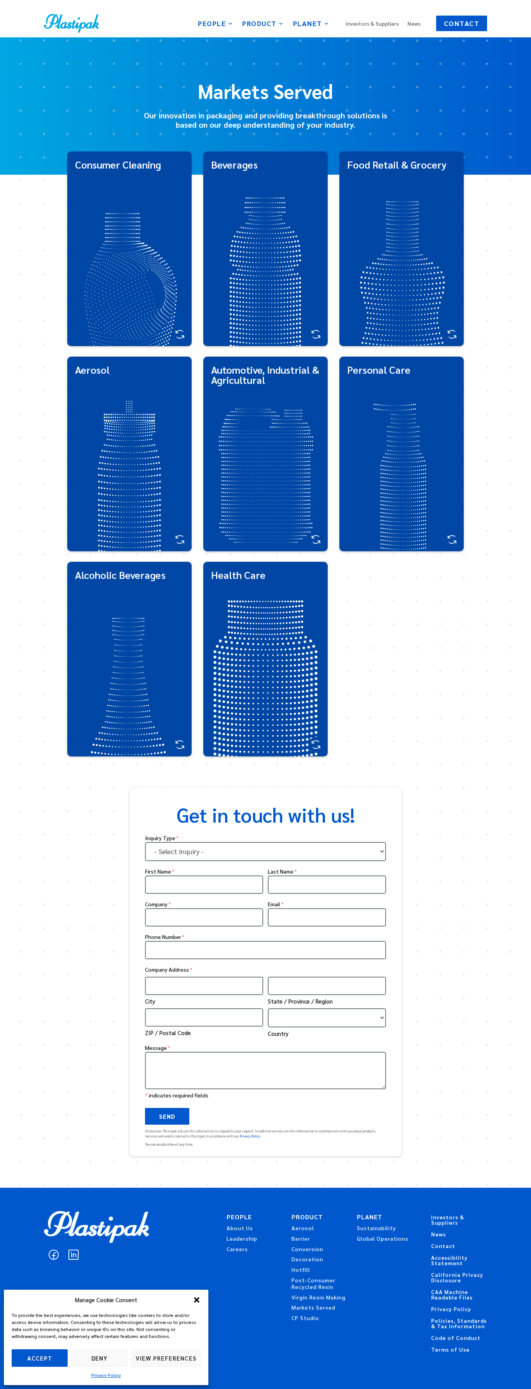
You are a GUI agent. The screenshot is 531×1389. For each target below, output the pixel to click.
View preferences (166, 1358)
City (150, 1001)
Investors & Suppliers (372, 24)
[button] (197, 1300)
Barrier (301, 1238)
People (212, 24)
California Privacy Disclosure (457, 1278)
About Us (240, 1227)
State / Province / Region (300, 1001)
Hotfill (301, 1269)
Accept (39, 1358)
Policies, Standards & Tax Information (459, 1323)
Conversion (307, 1248)
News (414, 24)
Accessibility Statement (449, 1260)
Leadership (242, 1238)
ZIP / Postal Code (168, 1032)
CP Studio (305, 1317)
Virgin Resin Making (319, 1297)
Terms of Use (450, 1350)
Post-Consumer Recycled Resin (313, 1283)
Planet (307, 24)
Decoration (307, 1258)
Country (278, 1033)
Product (259, 24)
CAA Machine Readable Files (452, 1295)
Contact (462, 23)
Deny (99, 1358)
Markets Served (313, 1307)
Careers (237, 1248)
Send (167, 1116)
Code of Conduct (455, 1338)
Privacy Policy (106, 1375)
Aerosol (303, 1227)
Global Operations (383, 1238)
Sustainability (376, 1227)
